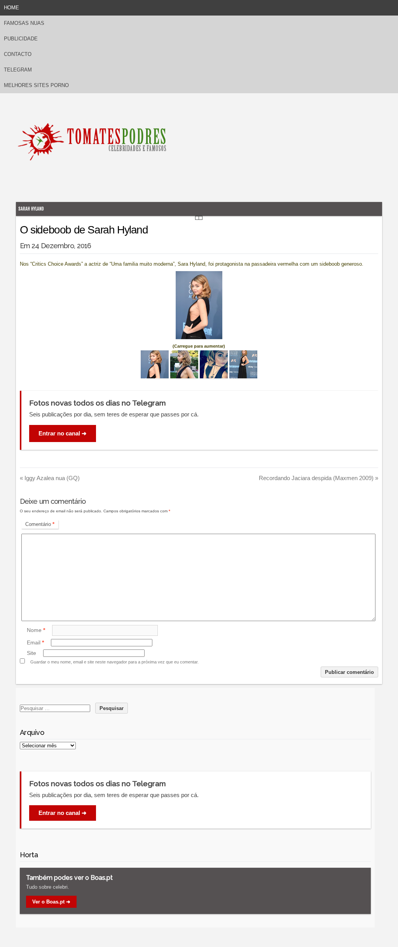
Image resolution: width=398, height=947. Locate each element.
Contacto (17, 54)
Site (31, 653)
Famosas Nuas (24, 23)
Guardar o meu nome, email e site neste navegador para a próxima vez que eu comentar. (114, 662)
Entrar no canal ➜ (62, 433)
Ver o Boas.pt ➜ (51, 902)
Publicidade (21, 39)
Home (11, 7)
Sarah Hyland (31, 209)
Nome (36, 630)
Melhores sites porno (36, 85)
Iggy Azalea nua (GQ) (50, 478)
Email (35, 642)
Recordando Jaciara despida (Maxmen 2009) (318, 478)
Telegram (18, 70)
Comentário (39, 524)
